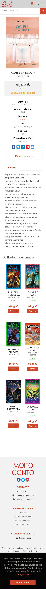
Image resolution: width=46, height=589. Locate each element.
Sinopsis (12, 167)
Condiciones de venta (23, 517)
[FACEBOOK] (19, 480)
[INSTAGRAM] (27, 480)
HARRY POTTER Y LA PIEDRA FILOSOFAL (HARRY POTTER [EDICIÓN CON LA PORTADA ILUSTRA (13, 407)
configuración (23, 574)
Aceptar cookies (23, 582)
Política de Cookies (23, 525)
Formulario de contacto (23, 499)
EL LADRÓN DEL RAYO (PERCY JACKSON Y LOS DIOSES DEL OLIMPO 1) (13, 350)
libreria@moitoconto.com (23, 495)
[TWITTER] (23, 480)
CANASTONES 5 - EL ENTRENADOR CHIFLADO (32, 349)
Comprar (13, 311)
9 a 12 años (23, 119)
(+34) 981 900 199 (23, 491)
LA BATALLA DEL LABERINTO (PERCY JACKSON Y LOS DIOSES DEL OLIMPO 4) (32, 408)
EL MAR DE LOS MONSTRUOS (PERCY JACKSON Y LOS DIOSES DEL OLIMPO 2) (33, 293)
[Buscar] (43, 11)
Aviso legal (23, 513)
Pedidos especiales (23, 538)
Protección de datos (23, 521)
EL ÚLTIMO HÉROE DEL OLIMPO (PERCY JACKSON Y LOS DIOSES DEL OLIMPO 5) (13, 293)
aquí (25, 571)
